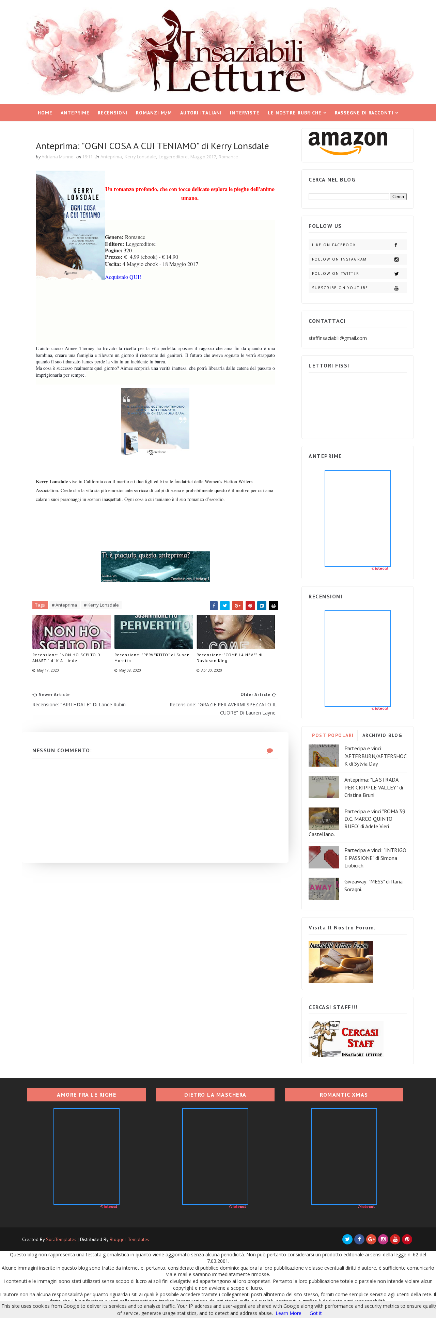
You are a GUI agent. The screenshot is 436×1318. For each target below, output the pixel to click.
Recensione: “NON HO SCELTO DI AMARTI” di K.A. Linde (67, 657)
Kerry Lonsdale (140, 157)
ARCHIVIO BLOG (382, 735)
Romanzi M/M (154, 113)
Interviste (245, 113)
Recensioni (113, 113)
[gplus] (371, 1239)
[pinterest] (407, 1239)
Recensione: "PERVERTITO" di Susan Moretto (152, 657)
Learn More (288, 1313)
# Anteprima (64, 605)
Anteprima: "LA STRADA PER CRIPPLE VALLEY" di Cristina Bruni (373, 787)
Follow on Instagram (339, 259)
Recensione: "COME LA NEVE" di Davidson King (230, 657)
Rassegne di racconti (364, 113)
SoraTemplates (61, 1239)
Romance (228, 157)
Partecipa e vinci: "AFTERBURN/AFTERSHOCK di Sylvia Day (375, 756)
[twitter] (347, 1239)
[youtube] (395, 1239)
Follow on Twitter (335, 273)
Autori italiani (201, 113)
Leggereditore (173, 157)
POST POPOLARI (333, 735)
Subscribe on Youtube (340, 287)
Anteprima (111, 157)
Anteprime (75, 113)
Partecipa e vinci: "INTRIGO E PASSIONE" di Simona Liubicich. (375, 858)
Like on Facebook (334, 244)
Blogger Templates (129, 1239)
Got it (316, 1313)
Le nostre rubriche (295, 113)
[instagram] (383, 1239)
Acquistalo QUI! (123, 276)
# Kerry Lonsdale (101, 605)
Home (45, 113)
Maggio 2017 (203, 157)
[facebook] (359, 1239)
